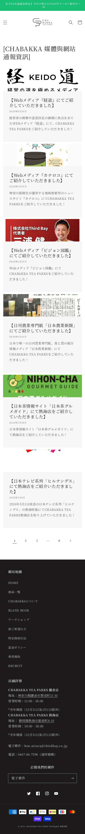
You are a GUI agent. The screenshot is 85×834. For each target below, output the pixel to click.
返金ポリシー (17, 647)
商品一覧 (14, 592)
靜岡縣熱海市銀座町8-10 (36, 720)
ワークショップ (18, 619)
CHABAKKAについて (23, 601)
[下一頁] (70, 540)
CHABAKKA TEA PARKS (37, 826)
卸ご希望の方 (17, 629)
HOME (13, 583)
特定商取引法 (17, 638)
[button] (5, 22)
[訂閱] (72, 778)
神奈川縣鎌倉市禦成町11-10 (38, 695)
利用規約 (14, 657)
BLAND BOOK (18, 610)
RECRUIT (15, 666)
